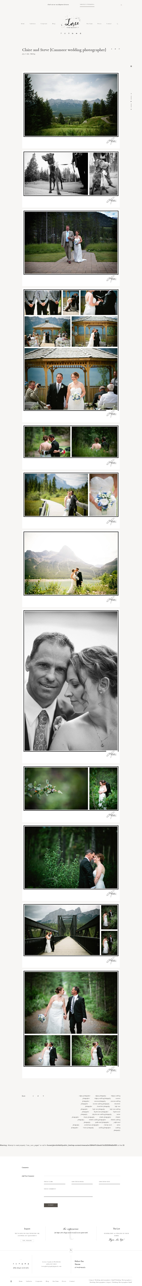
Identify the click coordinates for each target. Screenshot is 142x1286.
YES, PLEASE (27, 1240)
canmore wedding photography (101, 1104)
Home (23, 23)
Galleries (33, 23)
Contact (109, 23)
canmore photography (100, 1101)
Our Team (89, 23)
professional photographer (102, 1122)
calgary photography (100, 1096)
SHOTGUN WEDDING (87, 4)
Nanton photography (89, 1117)
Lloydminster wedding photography (102, 1114)
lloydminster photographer (101, 1112)
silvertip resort (108, 1125)
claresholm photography (103, 1106)
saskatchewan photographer (91, 1125)
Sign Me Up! (116, 1240)
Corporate (44, 23)
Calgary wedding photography (103, 1098)
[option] (71, 1230)
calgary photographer (84, 1096)
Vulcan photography (88, 1127)
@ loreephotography (80, 1267)
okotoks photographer (105, 1117)
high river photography (98, 1109)
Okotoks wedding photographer (97, 1120)
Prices (99, 23)
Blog (53, 23)
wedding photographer (105, 1127)
